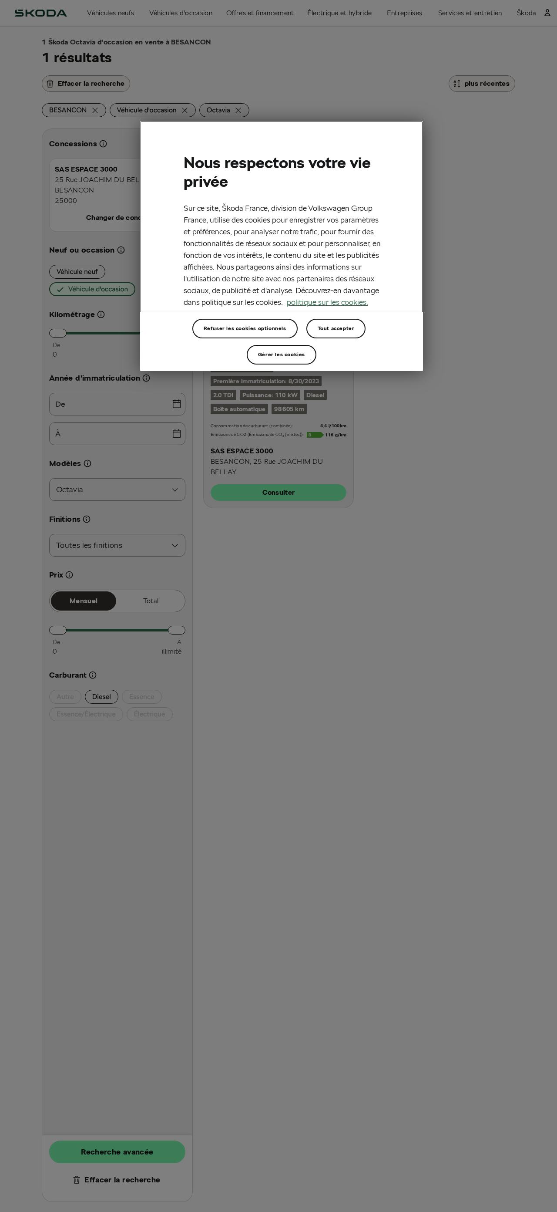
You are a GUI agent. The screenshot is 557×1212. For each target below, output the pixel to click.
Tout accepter (336, 328)
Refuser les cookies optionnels (245, 328)
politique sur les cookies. (327, 302)
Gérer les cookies (281, 354)
